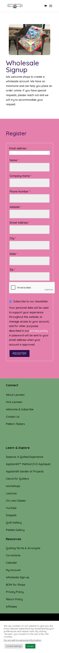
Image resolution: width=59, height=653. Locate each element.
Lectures (11, 493)
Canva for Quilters (17, 478)
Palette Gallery (15, 530)
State (14, 254)
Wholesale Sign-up (17, 577)
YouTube (11, 508)
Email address (18, 148)
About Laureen (15, 394)
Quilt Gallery (14, 522)
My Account (13, 570)
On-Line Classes (16, 500)
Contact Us (12, 416)
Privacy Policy (15, 592)
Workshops (13, 486)
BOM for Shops (15, 584)
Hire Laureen (14, 402)
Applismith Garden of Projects (25, 471)
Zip (12, 269)
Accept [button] (30, 646)
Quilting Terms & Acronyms (23, 548)
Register (19, 353)
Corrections (13, 555)
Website (15, 207)
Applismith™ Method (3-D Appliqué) (28, 464)
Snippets (11, 515)
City (13, 238)
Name (14, 160)
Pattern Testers (15, 424)
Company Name (21, 176)
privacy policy (39, 330)
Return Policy (14, 599)
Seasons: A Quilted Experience (24, 457)
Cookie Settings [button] (13, 646)
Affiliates (11, 606)
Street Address (20, 222)
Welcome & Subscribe (19, 409)
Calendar (11, 562)
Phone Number (20, 191)
